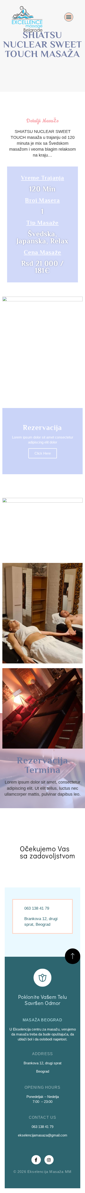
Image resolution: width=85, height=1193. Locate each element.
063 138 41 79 (42, 1127)
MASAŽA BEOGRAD (42, 1020)
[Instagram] (49, 1160)
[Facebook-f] (36, 1160)
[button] (68, 17)
